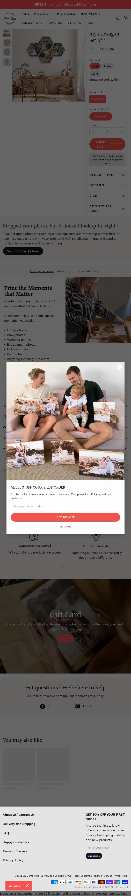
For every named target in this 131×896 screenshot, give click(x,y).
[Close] (27, 885)
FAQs (7, 833)
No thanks (65, 526)
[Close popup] (119, 367)
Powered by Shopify (83, 887)
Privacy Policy (13, 860)
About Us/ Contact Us (18, 815)
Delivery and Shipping (19, 824)
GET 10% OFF (65, 517)
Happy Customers (16, 842)
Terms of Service (15, 851)
